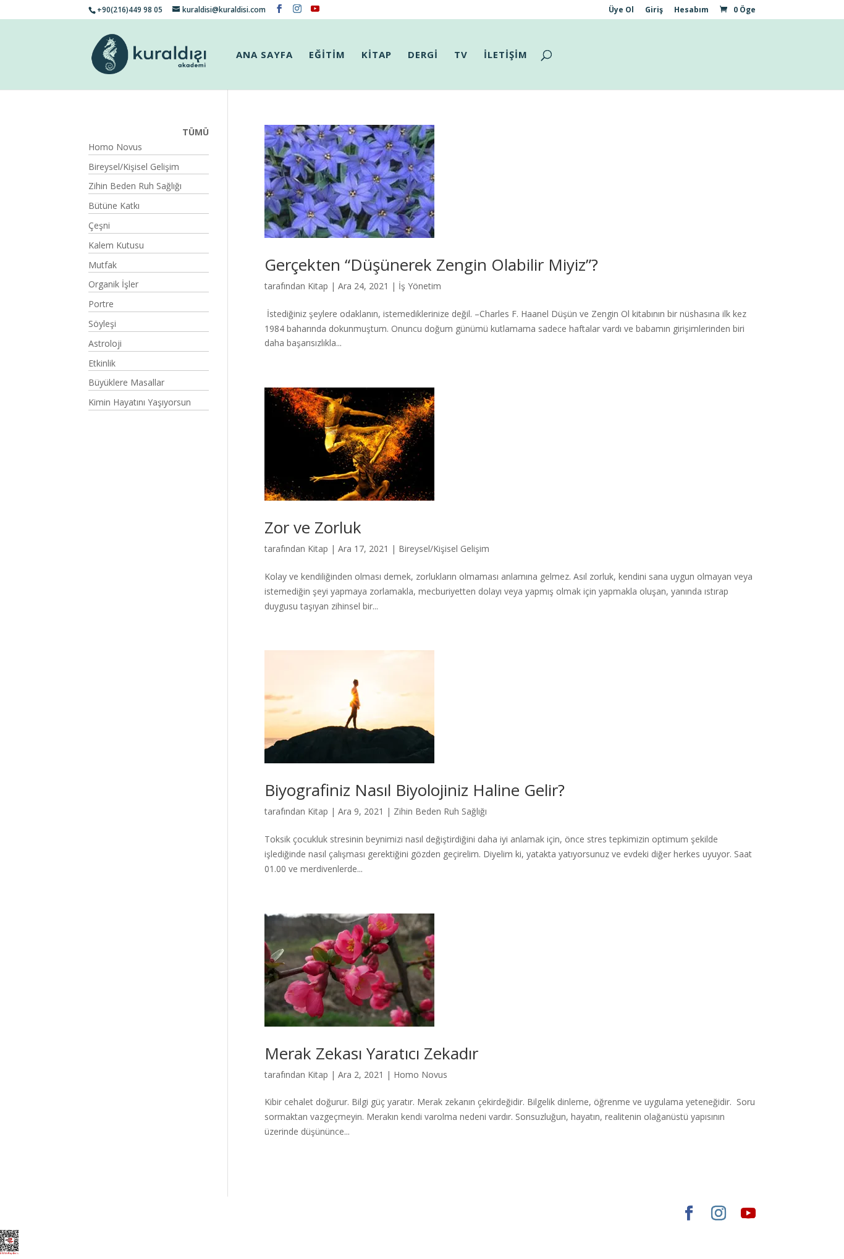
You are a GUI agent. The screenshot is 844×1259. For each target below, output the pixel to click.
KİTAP (376, 55)
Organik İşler (113, 284)
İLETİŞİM (506, 55)
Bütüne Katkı (114, 205)
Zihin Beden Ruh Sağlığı (440, 811)
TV (461, 55)
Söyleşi (102, 323)
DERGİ (423, 55)
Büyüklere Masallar (126, 382)
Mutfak (102, 265)
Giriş (654, 10)
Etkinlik (102, 363)
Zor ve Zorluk (312, 527)
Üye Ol (621, 10)
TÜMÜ (195, 132)
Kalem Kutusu (116, 245)
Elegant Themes (125, 1213)
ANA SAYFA (264, 55)
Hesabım (691, 10)
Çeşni (99, 225)
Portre (101, 304)
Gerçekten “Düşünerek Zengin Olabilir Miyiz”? (431, 264)
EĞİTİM (327, 55)
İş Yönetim (420, 286)
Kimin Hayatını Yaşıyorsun (139, 402)
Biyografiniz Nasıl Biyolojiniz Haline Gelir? (414, 790)
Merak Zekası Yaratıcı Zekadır (371, 1053)
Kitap (318, 286)
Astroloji (105, 343)
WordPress (282, 1213)
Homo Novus (420, 1074)
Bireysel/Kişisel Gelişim (444, 548)
